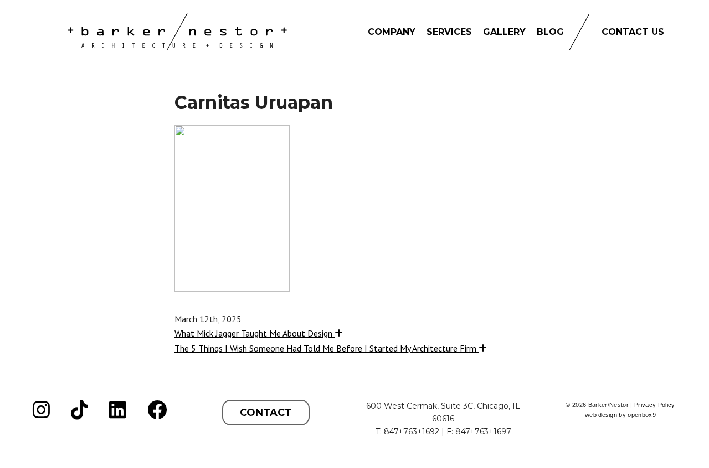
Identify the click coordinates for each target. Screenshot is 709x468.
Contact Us (633, 32)
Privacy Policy (654, 404)
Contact (266, 412)
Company (391, 32)
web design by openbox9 (620, 414)
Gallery (504, 32)
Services (449, 32)
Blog (550, 32)
